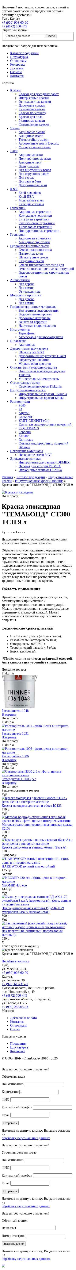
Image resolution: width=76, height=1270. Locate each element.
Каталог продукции (24, 53)
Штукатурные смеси (33, 257)
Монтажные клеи (31, 200)
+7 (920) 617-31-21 (15, 984)
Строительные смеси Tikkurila (40, 386)
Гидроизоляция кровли (35, 314)
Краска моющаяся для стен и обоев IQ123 (32, 805)
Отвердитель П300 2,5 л (19, 779)
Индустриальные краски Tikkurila (43, 394)
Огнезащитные (29, 291)
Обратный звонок (14, 30)
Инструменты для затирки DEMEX (44, 462)
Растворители (20, 401)
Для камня (26, 287)
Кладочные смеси (31, 261)
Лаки (14, 151)
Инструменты (20, 329)
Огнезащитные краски (35, 101)
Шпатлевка (18, 341)
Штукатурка (19, 57)
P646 (22, 405)
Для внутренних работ (35, 170)
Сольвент (25, 417)
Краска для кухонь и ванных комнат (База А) (34, 847)
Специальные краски (34, 124)
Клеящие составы (31, 204)
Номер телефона (13, 1236)
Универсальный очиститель (39, 379)
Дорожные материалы (34, 318)
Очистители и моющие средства (33, 367)
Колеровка (17, 64)
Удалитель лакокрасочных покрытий (45, 424)
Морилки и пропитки (25, 295)
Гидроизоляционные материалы (33, 306)
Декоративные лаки (33, 185)
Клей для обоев (30, 193)
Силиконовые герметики (37, 223)
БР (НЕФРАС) (29, 428)
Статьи (15, 1029)
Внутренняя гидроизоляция (38, 310)
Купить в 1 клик (13, 532)
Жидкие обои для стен (35, 363)
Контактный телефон (17, 1107)
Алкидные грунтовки (34, 242)
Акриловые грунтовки (35, 238)
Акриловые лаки (31, 155)
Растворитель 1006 (15, 756)
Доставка (16, 68)
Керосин (25, 432)
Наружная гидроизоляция (37, 325)
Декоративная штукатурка (29, 348)
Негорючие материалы (26, 451)
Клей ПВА (26, 196)
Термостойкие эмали (34, 139)
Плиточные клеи (31, 253)
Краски (15, 90)
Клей (14, 189)
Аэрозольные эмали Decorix (39, 143)
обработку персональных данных (26, 1138)
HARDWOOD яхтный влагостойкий (28, 866)
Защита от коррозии (33, 322)
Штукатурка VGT (31, 352)
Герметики (18, 208)
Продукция (18, 1043)
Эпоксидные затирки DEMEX (40, 470)
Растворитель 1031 (15, 733)
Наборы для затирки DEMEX (40, 466)
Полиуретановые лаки (35, 158)
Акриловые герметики (35, 211)
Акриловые (27, 344)
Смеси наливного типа (35, 249)
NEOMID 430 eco (14, 885)
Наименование (12, 1084)
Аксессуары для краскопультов (41, 337)
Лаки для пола (29, 166)
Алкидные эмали (31, 136)
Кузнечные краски (32, 109)
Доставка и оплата (23, 1018)
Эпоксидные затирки (25, 458)
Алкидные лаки (30, 162)
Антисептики (20, 280)
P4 (20, 409)
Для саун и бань (30, 181)
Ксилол (24, 436)
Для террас (26, 177)
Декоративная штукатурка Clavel (42, 356)
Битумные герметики (34, 219)
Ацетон (24, 413)
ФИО (6, 1099)
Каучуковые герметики (35, 215)
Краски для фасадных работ (39, 94)
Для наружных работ (34, 174)
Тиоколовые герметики (35, 227)
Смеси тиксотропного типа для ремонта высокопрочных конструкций (46, 266)
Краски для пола (30, 117)
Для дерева (26, 284)
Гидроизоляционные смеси (29, 246)
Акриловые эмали (32, 132)
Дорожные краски (32, 105)
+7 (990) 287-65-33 (15, 1007)
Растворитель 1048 (15, 710)
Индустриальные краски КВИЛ (41, 398)
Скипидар (26, 439)
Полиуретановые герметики (39, 230)
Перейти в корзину (15, 961)
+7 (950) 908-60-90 (15, 22)
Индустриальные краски (28, 390)
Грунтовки (18, 234)
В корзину (9, 714)
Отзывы (16, 72)
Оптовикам (18, 60)
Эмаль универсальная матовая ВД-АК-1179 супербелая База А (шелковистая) (33, 910)
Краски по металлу (32, 113)
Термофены (27, 333)
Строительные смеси (25, 382)
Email (6, 1115)
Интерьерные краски (34, 98)
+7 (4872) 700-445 (14, 26)
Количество (10, 1091)
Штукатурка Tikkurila (34, 360)
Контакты (17, 76)
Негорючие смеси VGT (35, 455)
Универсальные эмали (35, 147)
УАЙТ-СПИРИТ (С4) (34, 420)
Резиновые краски (32, 120)
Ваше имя (9, 1228)
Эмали (15, 128)
